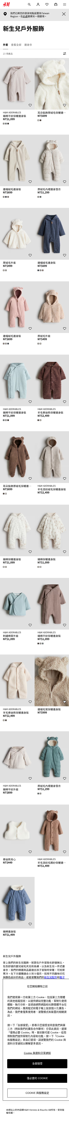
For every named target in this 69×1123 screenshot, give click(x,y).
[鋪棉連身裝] (17, 903)
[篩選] (64, 53)
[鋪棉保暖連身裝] (17, 530)
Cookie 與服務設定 (37, 1092)
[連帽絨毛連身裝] (17, 160)
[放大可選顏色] (6, 123)
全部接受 (37, 1063)
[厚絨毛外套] (17, 233)
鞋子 (62, 977)
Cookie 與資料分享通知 (37, 1053)
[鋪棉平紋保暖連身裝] (17, 84)
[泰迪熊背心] (17, 830)
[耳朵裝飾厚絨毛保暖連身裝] (17, 457)
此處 (25, 16)
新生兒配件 (50, 977)
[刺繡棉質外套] (17, 604)
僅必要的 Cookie (37, 1078)
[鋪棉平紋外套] (17, 757)
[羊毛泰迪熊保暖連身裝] (17, 680)
